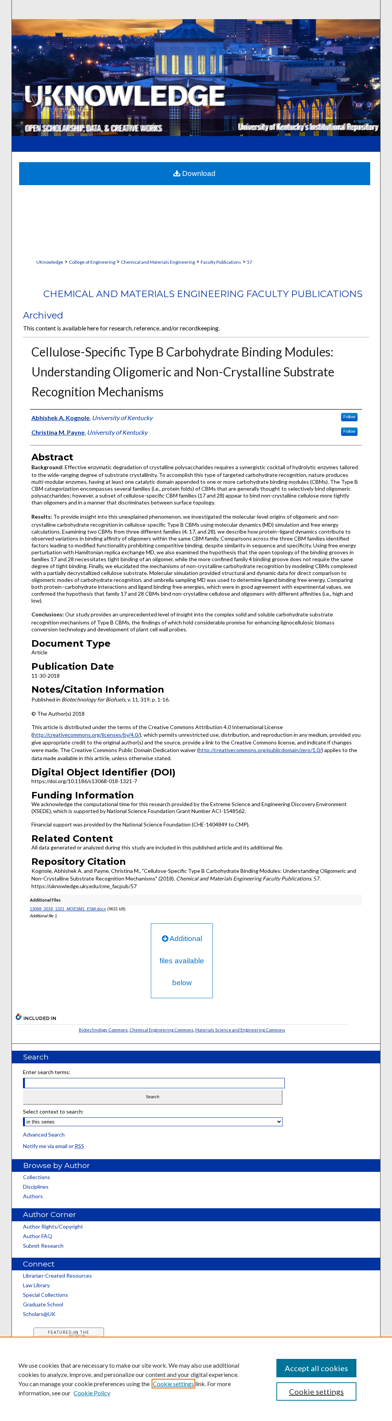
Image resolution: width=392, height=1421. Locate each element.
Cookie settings (173, 1383)
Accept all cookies (316, 1368)
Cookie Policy (92, 1392)
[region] (196, 1379)
